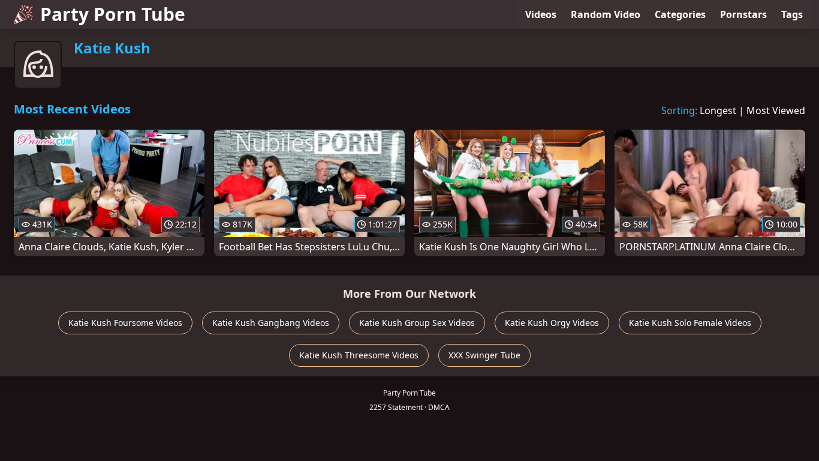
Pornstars (743, 14)
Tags (792, 14)
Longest (718, 110)
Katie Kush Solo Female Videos (690, 322)
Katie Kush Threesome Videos (358, 355)
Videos (540, 14)
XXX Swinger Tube (484, 355)
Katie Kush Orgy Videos (552, 322)
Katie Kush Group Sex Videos (417, 322)
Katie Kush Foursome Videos (125, 322)
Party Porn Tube (112, 14)
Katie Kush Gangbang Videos (270, 322)
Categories (680, 14)
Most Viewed (775, 110)
